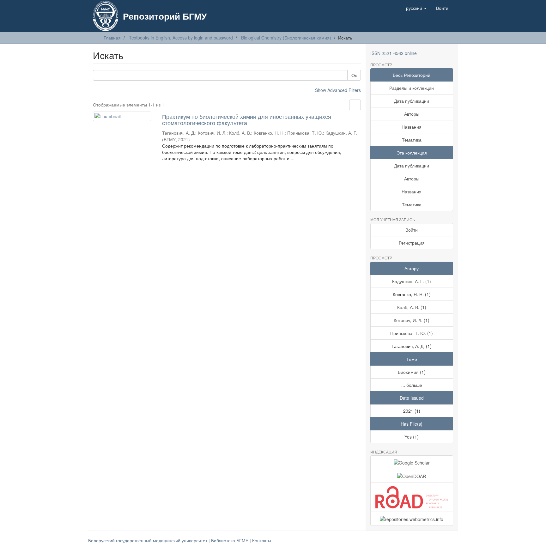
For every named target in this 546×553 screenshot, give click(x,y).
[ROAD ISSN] (411, 497)
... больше (411, 385)
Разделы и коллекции (411, 88)
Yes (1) (411, 437)
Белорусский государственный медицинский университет (148, 540)
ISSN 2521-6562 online (393, 53)
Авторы (411, 114)
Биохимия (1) (412, 372)
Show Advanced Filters (338, 90)
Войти (411, 230)
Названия (412, 127)
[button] (416, 8)
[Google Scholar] (411, 462)
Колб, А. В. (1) (411, 307)
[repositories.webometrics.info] (411, 519)
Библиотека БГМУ (230, 540)
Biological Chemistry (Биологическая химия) (286, 37)
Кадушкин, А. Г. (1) (411, 281)
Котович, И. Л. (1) (411, 320)
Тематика (412, 140)
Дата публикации (411, 101)
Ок (354, 75)
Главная (112, 37)
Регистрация (412, 243)
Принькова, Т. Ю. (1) (411, 333)
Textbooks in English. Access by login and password (181, 37)
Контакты (261, 540)
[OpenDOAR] (411, 476)
